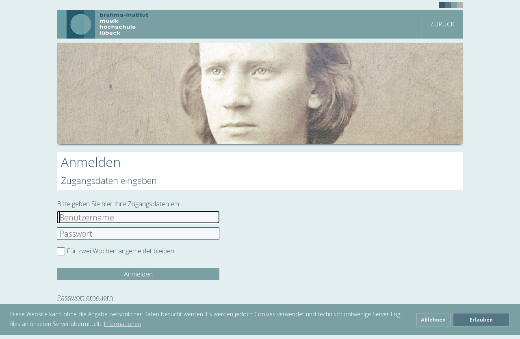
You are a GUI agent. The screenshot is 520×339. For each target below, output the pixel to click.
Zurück (442, 24)
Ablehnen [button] (433, 319)
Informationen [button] (122, 324)
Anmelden (138, 274)
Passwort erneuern (85, 297)
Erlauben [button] (481, 319)
